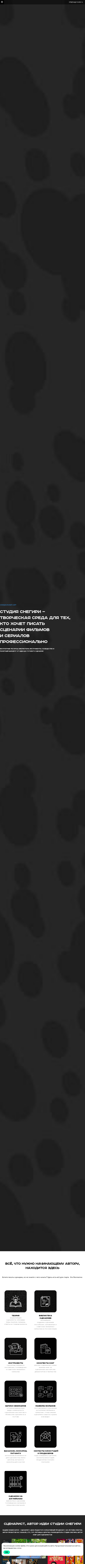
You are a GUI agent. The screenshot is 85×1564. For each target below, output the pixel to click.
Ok (6, 1552)
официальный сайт (8, 605)
